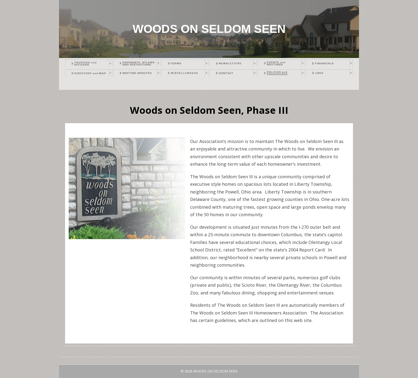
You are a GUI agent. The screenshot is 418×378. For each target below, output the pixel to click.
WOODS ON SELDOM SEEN (209, 28)
